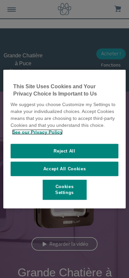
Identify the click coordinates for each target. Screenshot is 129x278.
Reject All (64, 150)
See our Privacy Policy (37, 131)
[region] (64, 139)
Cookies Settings (64, 189)
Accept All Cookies (64, 168)
